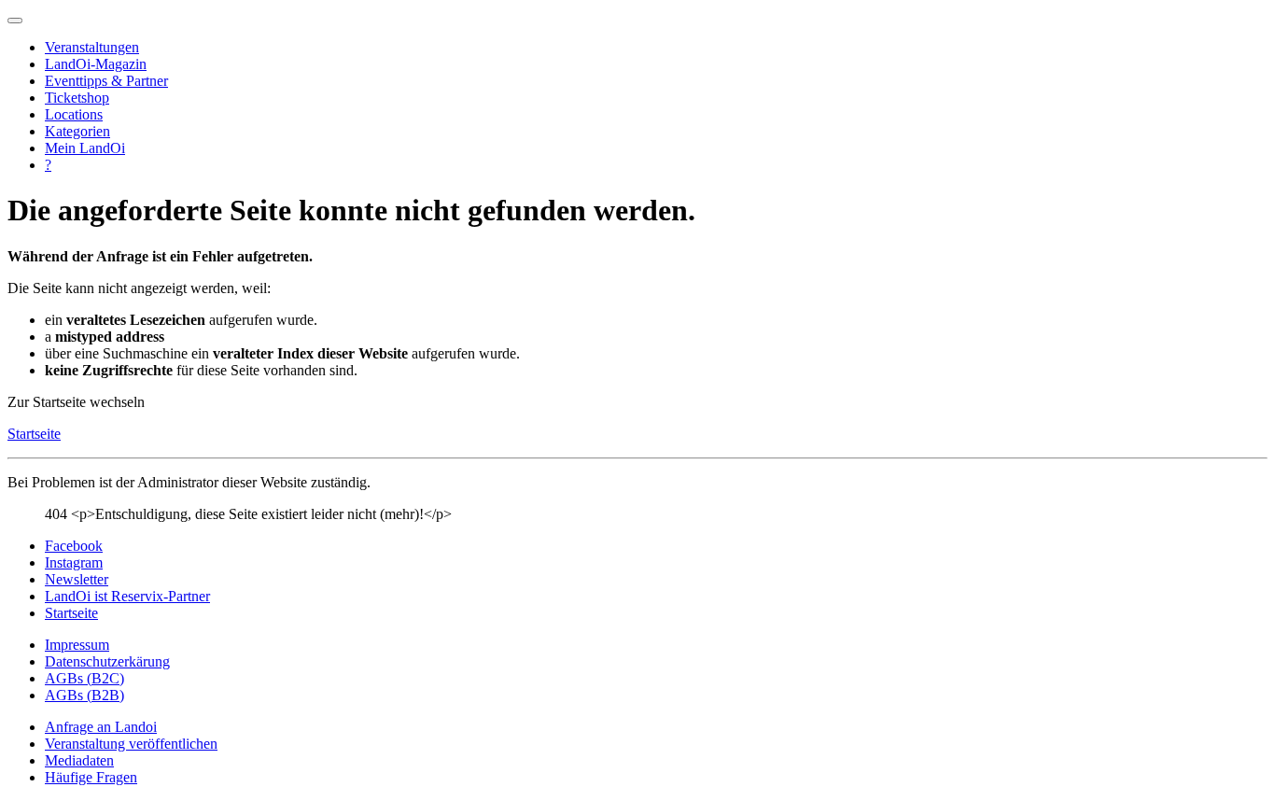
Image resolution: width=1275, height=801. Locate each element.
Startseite (34, 434)
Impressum (77, 645)
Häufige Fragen (91, 777)
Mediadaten (79, 760)
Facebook (74, 546)
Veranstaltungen (92, 47)
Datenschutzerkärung (107, 661)
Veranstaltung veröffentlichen (131, 744)
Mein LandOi (85, 148)
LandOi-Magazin (96, 64)
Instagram (74, 562)
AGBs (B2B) (84, 695)
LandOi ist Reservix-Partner (127, 596)
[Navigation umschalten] (14, 20)
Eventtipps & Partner (106, 81)
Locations (74, 114)
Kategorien (77, 131)
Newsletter (76, 579)
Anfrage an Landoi (101, 727)
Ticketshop (77, 97)
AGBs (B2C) (84, 678)
